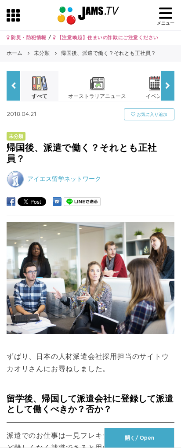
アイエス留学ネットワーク (64, 179)
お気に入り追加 (151, 114)
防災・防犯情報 (28, 37)
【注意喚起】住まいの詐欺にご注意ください (107, 37)
